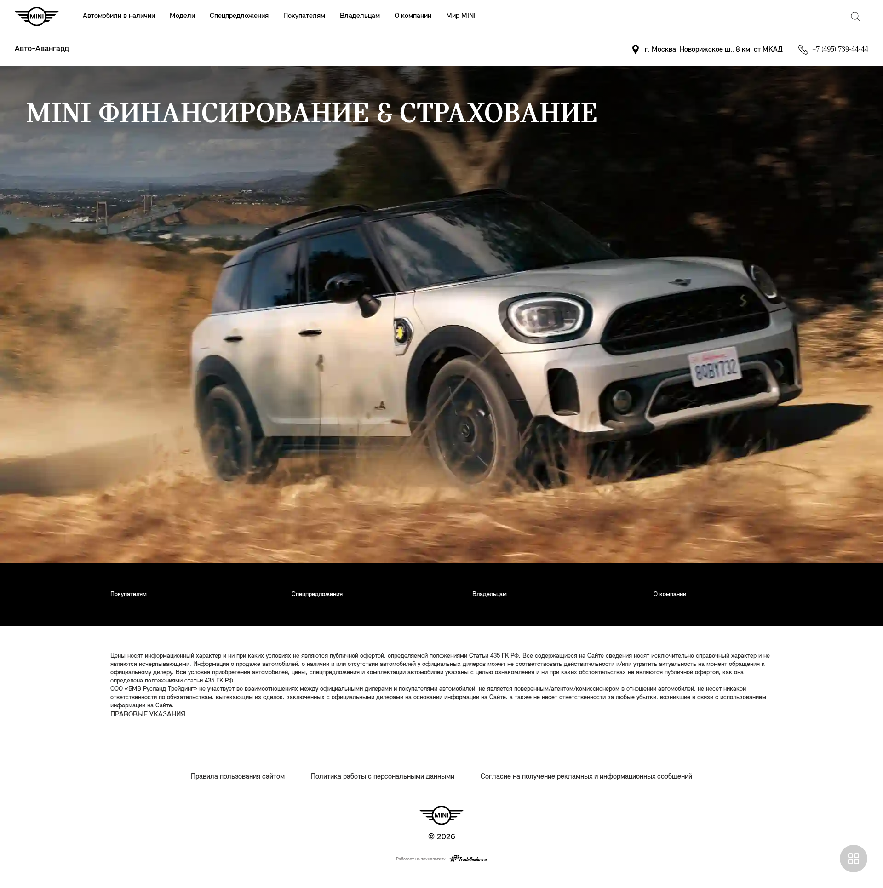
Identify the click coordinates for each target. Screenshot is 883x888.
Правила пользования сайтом (238, 776)
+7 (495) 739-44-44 (840, 49)
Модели (182, 16)
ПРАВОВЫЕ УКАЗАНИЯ (147, 714)
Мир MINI (461, 16)
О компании (413, 16)
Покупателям (304, 16)
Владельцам (360, 16)
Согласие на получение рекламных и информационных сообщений (586, 776)
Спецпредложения (239, 16)
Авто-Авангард (42, 49)
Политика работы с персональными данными (382, 776)
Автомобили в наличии (119, 16)
